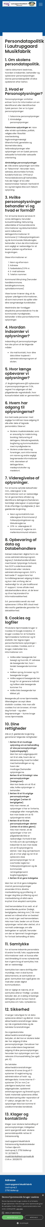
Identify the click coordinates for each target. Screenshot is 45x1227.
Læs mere (19, 1209)
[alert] (22, 1210)
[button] (22, 1223)
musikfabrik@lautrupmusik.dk (19, 1156)
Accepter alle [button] (12, 1217)
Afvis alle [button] (34, 1217)
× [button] (43, 1195)
